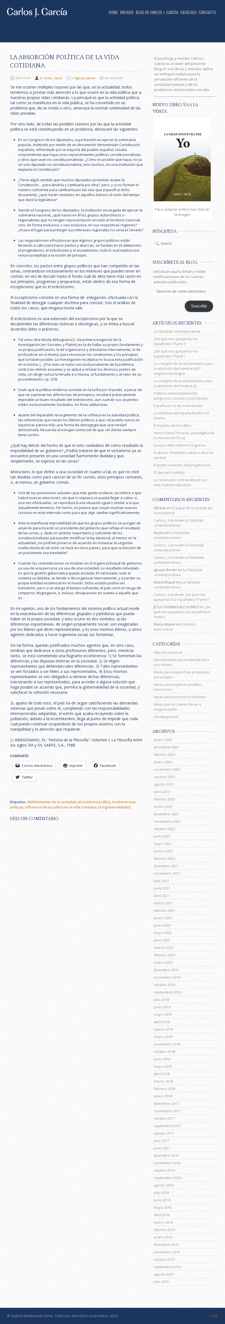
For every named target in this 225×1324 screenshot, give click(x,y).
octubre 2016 (164, 1170)
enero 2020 (163, 962)
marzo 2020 (163, 947)
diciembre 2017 (166, 1103)
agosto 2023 (164, 784)
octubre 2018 (164, 1051)
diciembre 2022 (166, 813)
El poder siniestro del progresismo (182, 465)
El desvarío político (169, 472)
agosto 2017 (164, 1133)
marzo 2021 (163, 903)
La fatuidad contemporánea (177, 331)
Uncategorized (166, 716)
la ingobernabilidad (114, 807)
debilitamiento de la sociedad (51, 801)
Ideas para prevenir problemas (180, 696)
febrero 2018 (164, 1088)
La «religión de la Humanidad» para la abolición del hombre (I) (183, 383)
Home (113, 12)
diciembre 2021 (166, 865)
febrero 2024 (164, 754)
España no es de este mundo (178, 405)
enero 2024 (163, 761)
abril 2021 (162, 895)
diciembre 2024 (166, 747)
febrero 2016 (164, 1229)
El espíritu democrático (172, 425)
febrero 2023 (164, 799)
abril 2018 (162, 1073)
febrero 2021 (164, 910)
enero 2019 (163, 1036)
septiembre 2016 (167, 1177)
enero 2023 (163, 806)
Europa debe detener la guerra (180, 445)
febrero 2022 (164, 858)
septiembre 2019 (167, 992)
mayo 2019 (162, 1014)
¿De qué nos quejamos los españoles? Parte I (176, 354)
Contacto (207, 12)
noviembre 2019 (167, 977)
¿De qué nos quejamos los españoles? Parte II (176, 341)
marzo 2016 (163, 1222)
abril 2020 (162, 940)
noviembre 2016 (167, 1162)
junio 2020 (162, 925)
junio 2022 (162, 836)
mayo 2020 (162, 932)
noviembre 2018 (167, 1044)
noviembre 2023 (167, 769)
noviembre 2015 (167, 1251)
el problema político (94, 801)
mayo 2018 (162, 1066)
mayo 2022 (162, 843)
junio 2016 (162, 1200)
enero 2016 (163, 1237)
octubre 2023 (164, 776)
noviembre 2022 (167, 821)
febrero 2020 (164, 955)
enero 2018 (163, 1096)
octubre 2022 (164, 828)
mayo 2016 (162, 1207)
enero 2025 (163, 739)
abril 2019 (162, 1021)
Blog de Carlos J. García (157, 12)
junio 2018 (162, 1058)
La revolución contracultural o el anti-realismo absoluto (180, 482)
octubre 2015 (164, 1259)
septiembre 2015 (167, 1266)
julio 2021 (161, 880)
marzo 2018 (163, 1081)
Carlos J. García (52, 78)
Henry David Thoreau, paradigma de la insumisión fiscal (184, 435)
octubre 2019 (164, 984)
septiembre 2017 (167, 1125)
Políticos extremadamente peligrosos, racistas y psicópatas (181, 396)
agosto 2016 (164, 1185)
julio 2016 (161, 1192)
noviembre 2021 (167, 873)
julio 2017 (161, 1140)
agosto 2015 (164, 1274)
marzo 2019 (163, 1029)
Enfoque (127, 12)
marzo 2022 (163, 851)
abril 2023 (162, 791)
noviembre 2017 (167, 1110)
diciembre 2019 (166, 969)
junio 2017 (162, 1148)
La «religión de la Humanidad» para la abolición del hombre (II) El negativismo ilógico (183, 368)
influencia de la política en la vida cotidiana (61, 807)
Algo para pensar (85, 78)
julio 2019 (161, 999)
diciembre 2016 (166, 1155)
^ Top (213, 1315)
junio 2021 (162, 888)
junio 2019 (162, 1006)
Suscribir (199, 306)
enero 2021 (163, 917)
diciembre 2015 (166, 1244)
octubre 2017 (164, 1118)
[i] (73, 339)
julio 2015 (161, 1281)
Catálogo (188, 12)
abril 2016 (162, 1214)
